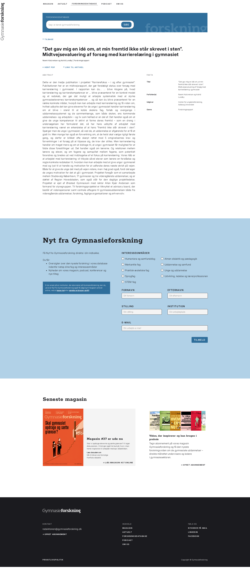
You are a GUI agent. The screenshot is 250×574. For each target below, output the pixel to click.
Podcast (127, 540)
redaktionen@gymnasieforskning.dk (62, 529)
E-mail (126, 322)
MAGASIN (48, 4)
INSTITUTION (176, 306)
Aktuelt (127, 532)
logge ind (61, 290)
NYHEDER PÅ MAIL (197, 528)
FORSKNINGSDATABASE (84, 4)
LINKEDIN (193, 532)
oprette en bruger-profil (79, 290)
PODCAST (106, 4)
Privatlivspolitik (53, 560)
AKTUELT (62, 4)
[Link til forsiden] (3, 38)
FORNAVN (128, 290)
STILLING (128, 306)
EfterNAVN (176, 290)
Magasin (127, 528)
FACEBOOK (193, 536)
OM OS (119, 4)
